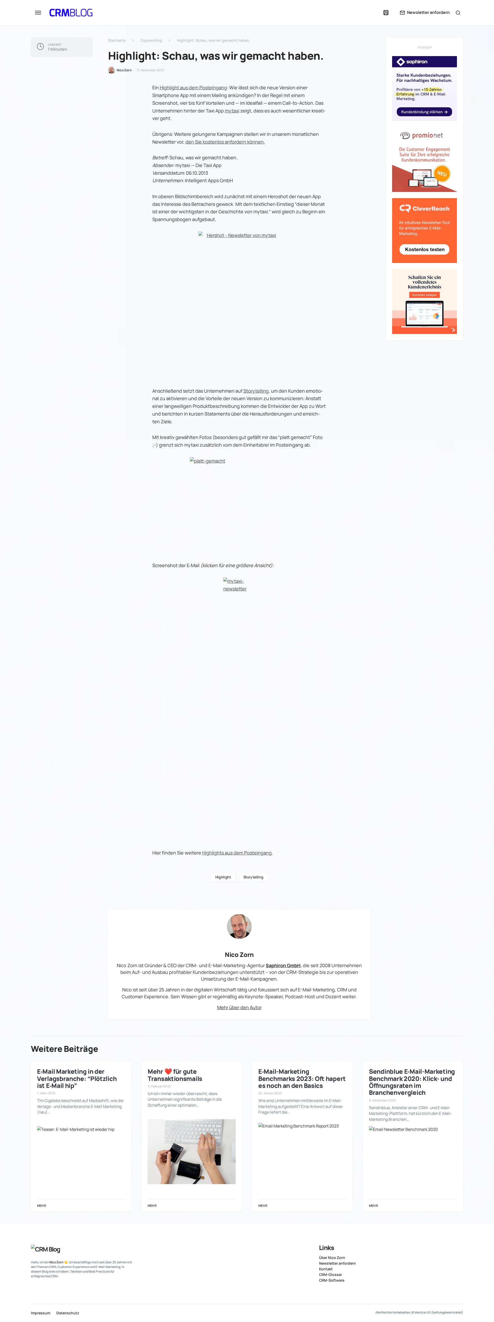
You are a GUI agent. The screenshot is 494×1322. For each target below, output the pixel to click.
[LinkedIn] (365, 12)
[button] (38, 12)
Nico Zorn (239, 954)
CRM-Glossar (330, 1274)
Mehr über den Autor (239, 1007)
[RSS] (461, 1247)
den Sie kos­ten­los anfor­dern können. (225, 142)
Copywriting (151, 40)
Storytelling (256, 391)
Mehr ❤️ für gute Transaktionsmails (175, 1074)
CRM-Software (331, 1280)
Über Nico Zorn (332, 1257)
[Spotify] (375, 12)
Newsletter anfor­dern (337, 1263)
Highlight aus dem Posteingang (193, 87)
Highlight (223, 877)
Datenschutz (67, 1313)
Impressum (40, 1313)
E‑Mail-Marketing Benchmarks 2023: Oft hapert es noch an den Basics (302, 1078)
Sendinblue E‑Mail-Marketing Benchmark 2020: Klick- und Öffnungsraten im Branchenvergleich (412, 1082)
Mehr (41, 1205)
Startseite (117, 40)
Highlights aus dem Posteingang (237, 853)
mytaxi (232, 111)
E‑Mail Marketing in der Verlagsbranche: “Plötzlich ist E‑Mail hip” (77, 1078)
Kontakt (326, 1269)
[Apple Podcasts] (386, 12)
